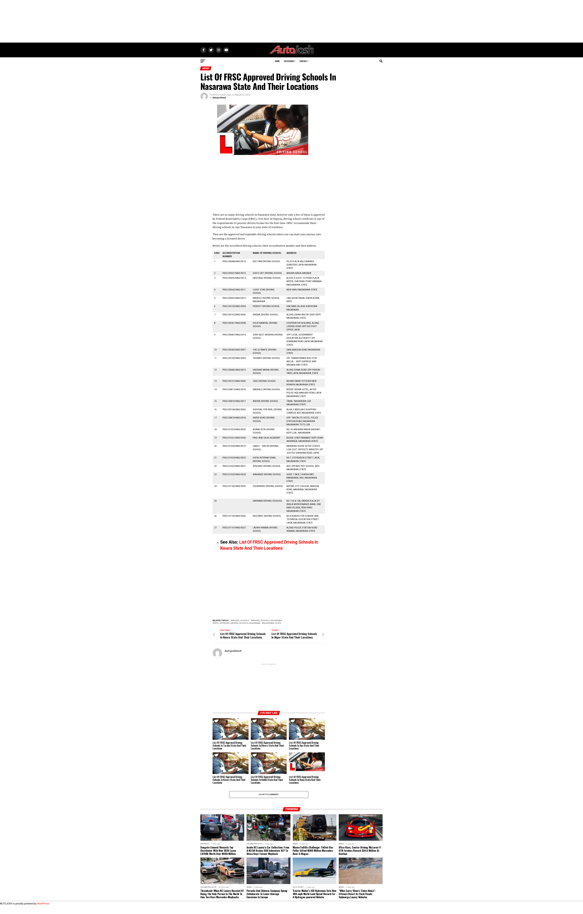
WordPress (43, 903)
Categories (289, 61)
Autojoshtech (219, 97)
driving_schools (240, 621)
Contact (303, 61)
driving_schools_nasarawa (267, 621)
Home (277, 61)
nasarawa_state (272, 623)
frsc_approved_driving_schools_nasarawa (237, 623)
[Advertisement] (291, 21)
